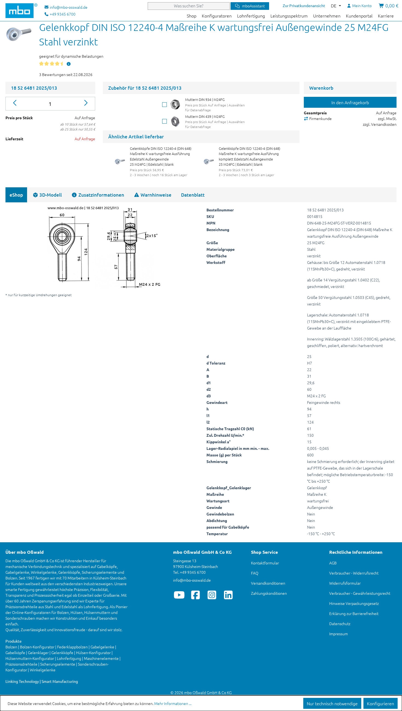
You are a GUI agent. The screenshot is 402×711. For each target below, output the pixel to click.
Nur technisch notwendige (332, 703)
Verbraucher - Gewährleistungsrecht (359, 593)
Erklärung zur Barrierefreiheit (353, 613)
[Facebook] (196, 594)
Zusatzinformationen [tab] (100, 195)
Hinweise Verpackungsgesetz (354, 603)
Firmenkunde (320, 118)
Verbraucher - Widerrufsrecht (353, 573)
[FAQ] (68, 63)
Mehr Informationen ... (172, 703)
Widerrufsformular (345, 583)
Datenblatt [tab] (193, 195)
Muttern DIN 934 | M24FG (205, 99)
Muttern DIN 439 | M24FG (205, 116)
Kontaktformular (265, 563)
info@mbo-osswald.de (192, 580)
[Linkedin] (228, 594)
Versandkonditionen (268, 583)
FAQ (254, 573)
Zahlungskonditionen (269, 593)
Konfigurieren (380, 703)
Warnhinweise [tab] (155, 195)
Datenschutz (339, 623)
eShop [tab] (16, 195)
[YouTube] (179, 594)
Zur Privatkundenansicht (304, 5)
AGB (333, 563)
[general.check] (164, 104)
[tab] (47, 194)
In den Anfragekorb (350, 102)
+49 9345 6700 (62, 14)
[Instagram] (212, 594)
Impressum (338, 633)
